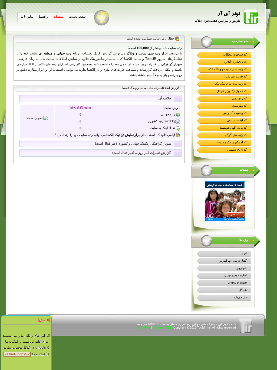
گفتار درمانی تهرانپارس (233, 260)
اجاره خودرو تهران (235, 275)
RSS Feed (143, 327)
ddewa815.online (80, 108)
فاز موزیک (240, 297)
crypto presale (237, 282)
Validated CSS (162, 327)
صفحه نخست (77, 16)
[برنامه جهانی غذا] (225, 220)
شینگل (243, 289)
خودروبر (242, 268)
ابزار (244, 253)
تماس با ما (27, 16)
